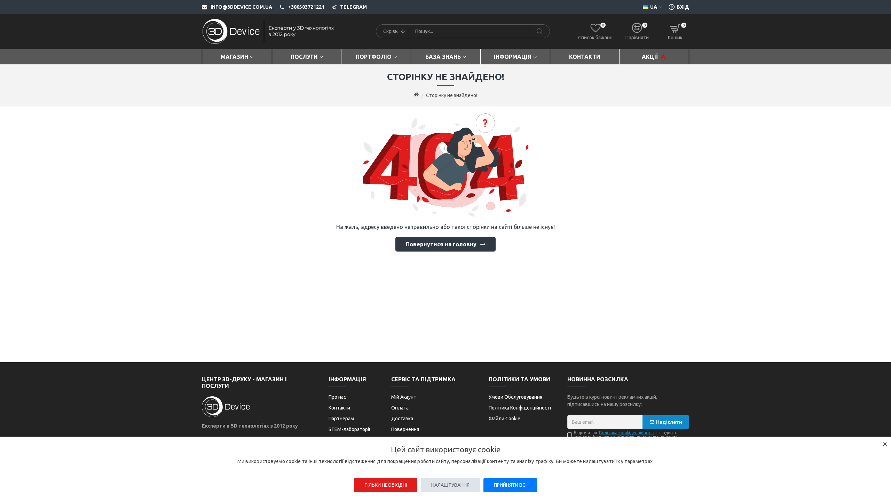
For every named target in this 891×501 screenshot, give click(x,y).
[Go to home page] (416, 95)
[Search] (539, 31)
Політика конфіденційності (626, 433)
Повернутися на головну (441, 244)
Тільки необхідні (385, 485)
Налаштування (450, 485)
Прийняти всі (510, 485)
